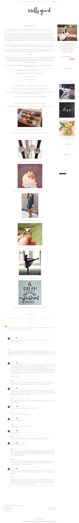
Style (53, 318)
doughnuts (26, 318)
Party (48, 318)
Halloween (36, 318)
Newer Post (7, 508)
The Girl (19, 1)
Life (67, 146)
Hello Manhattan (52, 521)
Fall (29, 318)
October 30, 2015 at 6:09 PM (19, 412)
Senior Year (67, 148)
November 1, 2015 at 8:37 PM (19, 424)
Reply (9, 332)
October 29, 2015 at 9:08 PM (19, 398)
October (45, 318)
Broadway (20, 318)
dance (23, 318)
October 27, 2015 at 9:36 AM (24, 362)
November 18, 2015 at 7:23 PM (24, 442)
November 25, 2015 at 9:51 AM (24, 468)
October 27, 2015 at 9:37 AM (24, 337)
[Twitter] (60, 1)
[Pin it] (12, 318)
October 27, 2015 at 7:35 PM (24, 388)
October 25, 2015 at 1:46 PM (15, 325)
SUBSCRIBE (54, 1)
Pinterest (50, 318)
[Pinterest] (62, 1)
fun (30, 318)
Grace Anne (13, 337)
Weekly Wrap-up (30, 319)
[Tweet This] (10, 318)
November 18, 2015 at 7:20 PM (19, 436)
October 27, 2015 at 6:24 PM (19, 380)
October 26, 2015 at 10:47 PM (16, 349)
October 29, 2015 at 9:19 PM (24, 406)
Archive (40, 1)
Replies (10, 335)
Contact (47, 1)
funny (33, 318)
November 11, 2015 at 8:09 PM (24, 430)
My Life (42, 318)
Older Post (52, 508)
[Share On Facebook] (8, 318)
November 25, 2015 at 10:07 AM (19, 477)
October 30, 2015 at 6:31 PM (24, 418)
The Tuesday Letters (29, 1)
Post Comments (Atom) (15, 511)
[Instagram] (59, 1)
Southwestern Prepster (14, 330)
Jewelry (39, 318)
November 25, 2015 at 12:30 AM (19, 459)
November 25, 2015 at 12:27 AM (19, 448)
